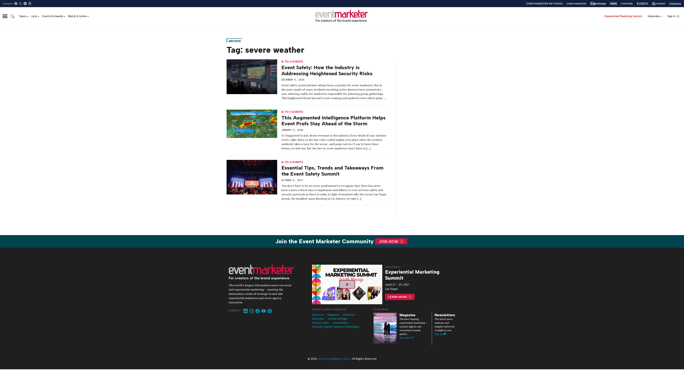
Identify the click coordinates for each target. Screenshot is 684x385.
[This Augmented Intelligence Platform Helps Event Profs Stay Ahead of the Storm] (252, 123)
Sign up (439, 334)
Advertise (348, 314)
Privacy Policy (320, 322)
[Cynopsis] (627, 3)
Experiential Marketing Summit (623, 16)
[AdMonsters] (658, 3)
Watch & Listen (77, 16)
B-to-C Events (292, 61)
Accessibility (340, 322)
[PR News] (613, 3)
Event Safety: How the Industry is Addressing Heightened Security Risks (326, 70)
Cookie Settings (337, 318)
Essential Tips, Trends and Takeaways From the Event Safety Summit (332, 171)
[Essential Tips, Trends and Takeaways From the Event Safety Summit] (252, 177)
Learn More (398, 297)
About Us (317, 314)
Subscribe (654, 16)
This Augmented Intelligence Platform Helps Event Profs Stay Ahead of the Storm (333, 121)
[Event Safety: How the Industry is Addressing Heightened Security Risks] (252, 76)
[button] (5, 16)
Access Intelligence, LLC (333, 359)
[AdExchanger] (598, 3)
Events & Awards (52, 16)
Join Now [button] (389, 241)
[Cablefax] (675, 4)
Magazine (333, 314)
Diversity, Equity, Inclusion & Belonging (335, 326)
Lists (34, 16)
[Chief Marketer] (576, 4)
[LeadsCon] (642, 3)
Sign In (671, 16)
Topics (23, 16)
